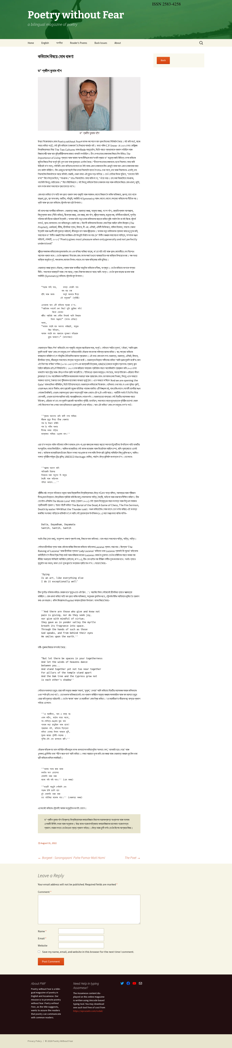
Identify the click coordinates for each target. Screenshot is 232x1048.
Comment (44, 892)
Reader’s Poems (78, 42)
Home (31, 42)
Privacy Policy (35, 1041)
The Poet (132, 857)
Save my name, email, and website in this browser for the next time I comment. (88, 951)
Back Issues (100, 42)
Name (42, 931)
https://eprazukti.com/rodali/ (88, 1011)
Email (42, 938)
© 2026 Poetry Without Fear (59, 1041)
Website (42, 945)
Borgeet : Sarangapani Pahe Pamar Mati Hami (71, 857)
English (45, 42)
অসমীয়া (59, 42)
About (117, 42)
